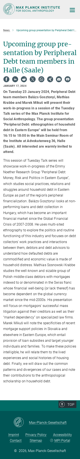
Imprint (13, 435)
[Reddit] (24, 79)
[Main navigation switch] (72, 10)
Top (70, 404)
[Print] (67, 79)
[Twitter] (32, 79)
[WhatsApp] (41, 79)
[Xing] (50, 79)
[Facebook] (6, 79)
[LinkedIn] (15, 79)
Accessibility (62, 435)
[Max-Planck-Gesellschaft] (21, 422)
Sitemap (36, 440)
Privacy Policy (36, 435)
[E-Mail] (59, 79)
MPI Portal (62, 440)
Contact (16, 440)
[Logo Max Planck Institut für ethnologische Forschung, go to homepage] (32, 9)
